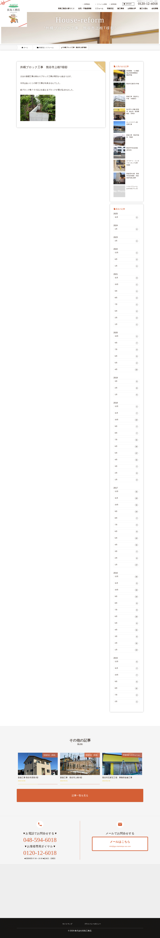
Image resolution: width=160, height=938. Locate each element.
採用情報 (112, 4)
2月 (126, 241)
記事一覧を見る (80, 795)
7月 (126, 304)
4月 (126, 369)
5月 (126, 363)
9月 (126, 291)
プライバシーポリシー (92, 924)
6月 (126, 259)
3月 (126, 381)
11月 (126, 217)
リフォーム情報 (101, 4)
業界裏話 (86, 4)
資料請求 (128, 4)
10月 (126, 284)
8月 (126, 298)
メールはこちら (120, 843)
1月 (126, 229)
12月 (126, 253)
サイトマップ (67, 924)
